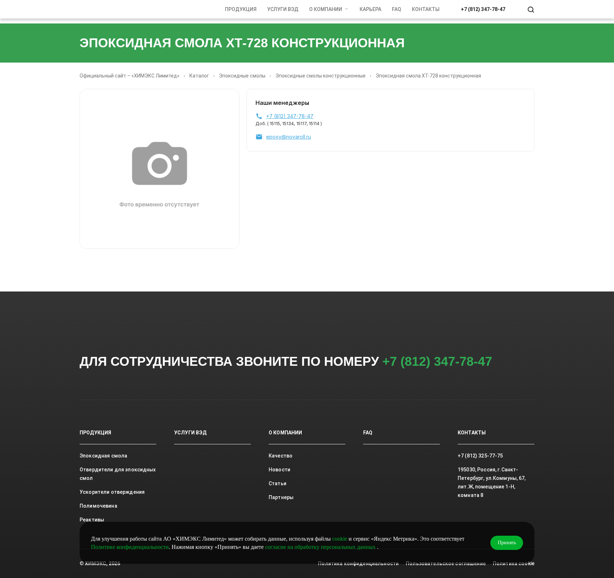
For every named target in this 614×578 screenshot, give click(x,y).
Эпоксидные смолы (242, 75)
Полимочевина (98, 506)
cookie (339, 539)
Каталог (199, 75)
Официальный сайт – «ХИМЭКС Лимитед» (129, 75)
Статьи (277, 483)
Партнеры (281, 497)
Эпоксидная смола (103, 456)
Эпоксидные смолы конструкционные (320, 75)
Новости (279, 469)
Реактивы (92, 520)
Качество (280, 456)
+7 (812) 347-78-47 (483, 9)
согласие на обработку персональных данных (321, 547)
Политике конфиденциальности (130, 547)
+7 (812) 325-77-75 (480, 456)
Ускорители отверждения (112, 492)
